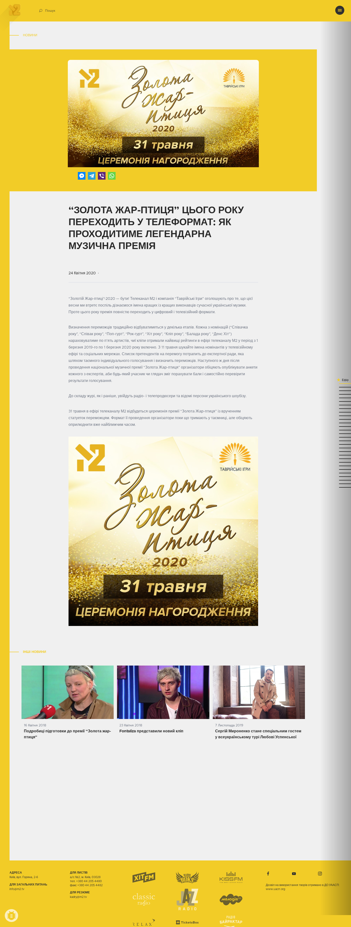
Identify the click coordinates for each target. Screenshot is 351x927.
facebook (268, 873)
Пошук (50, 10)
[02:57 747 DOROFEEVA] (335, 401)
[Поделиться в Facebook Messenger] (81, 176)
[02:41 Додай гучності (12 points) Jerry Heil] (335, 419)
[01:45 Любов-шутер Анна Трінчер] (335, 480)
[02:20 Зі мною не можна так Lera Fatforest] (335, 444)
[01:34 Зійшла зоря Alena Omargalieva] (335, 487)
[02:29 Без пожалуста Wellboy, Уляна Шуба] (335, 433)
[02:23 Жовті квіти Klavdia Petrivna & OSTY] (335, 440)
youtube (294, 873)
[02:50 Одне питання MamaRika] (335, 408)
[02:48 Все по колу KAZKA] (335, 412)
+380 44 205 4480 (89, 881)
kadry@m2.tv (78, 897)
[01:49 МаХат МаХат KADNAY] (335, 476)
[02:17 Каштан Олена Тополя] (335, 447)
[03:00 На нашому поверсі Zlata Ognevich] (335, 397)
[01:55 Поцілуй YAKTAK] (335, 469)
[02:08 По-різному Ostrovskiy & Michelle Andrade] (335, 455)
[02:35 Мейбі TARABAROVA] (335, 426)
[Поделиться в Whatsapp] (112, 176)
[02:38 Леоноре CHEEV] (335, 422)
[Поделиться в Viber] (102, 176)
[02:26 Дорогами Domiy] (335, 437)
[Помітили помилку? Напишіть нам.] (11, 915)
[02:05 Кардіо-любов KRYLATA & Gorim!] (335, 458)
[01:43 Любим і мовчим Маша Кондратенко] (335, 483)
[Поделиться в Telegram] (92, 176)
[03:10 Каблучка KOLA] (335, 383)
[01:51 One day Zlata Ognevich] (335, 472)
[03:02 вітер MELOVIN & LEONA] (335, 394)
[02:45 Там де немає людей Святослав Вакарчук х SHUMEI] (335, 415)
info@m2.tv (17, 889)
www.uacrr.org (275, 889)
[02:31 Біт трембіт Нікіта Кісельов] (335, 430)
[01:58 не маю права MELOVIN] (335, 465)
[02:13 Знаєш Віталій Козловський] (335, 451)
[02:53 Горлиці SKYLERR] (335, 404)
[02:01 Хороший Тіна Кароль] (335, 462)
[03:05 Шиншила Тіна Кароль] (335, 390)
